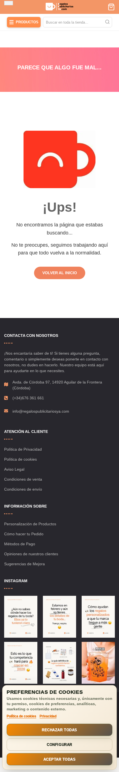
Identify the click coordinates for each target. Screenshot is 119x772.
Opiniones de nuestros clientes (31, 554)
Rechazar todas (59, 730)
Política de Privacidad (23, 449)
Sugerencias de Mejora (24, 564)
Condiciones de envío (23, 489)
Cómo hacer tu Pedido (23, 534)
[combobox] (77, 22)
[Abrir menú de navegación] (8, 3)
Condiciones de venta (23, 479)
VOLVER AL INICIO (59, 273)
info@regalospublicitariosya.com (40, 411)
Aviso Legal (14, 469)
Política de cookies (20, 459)
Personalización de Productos (30, 524)
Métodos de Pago (19, 544)
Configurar (59, 745)
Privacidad (48, 716)
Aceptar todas (59, 759)
